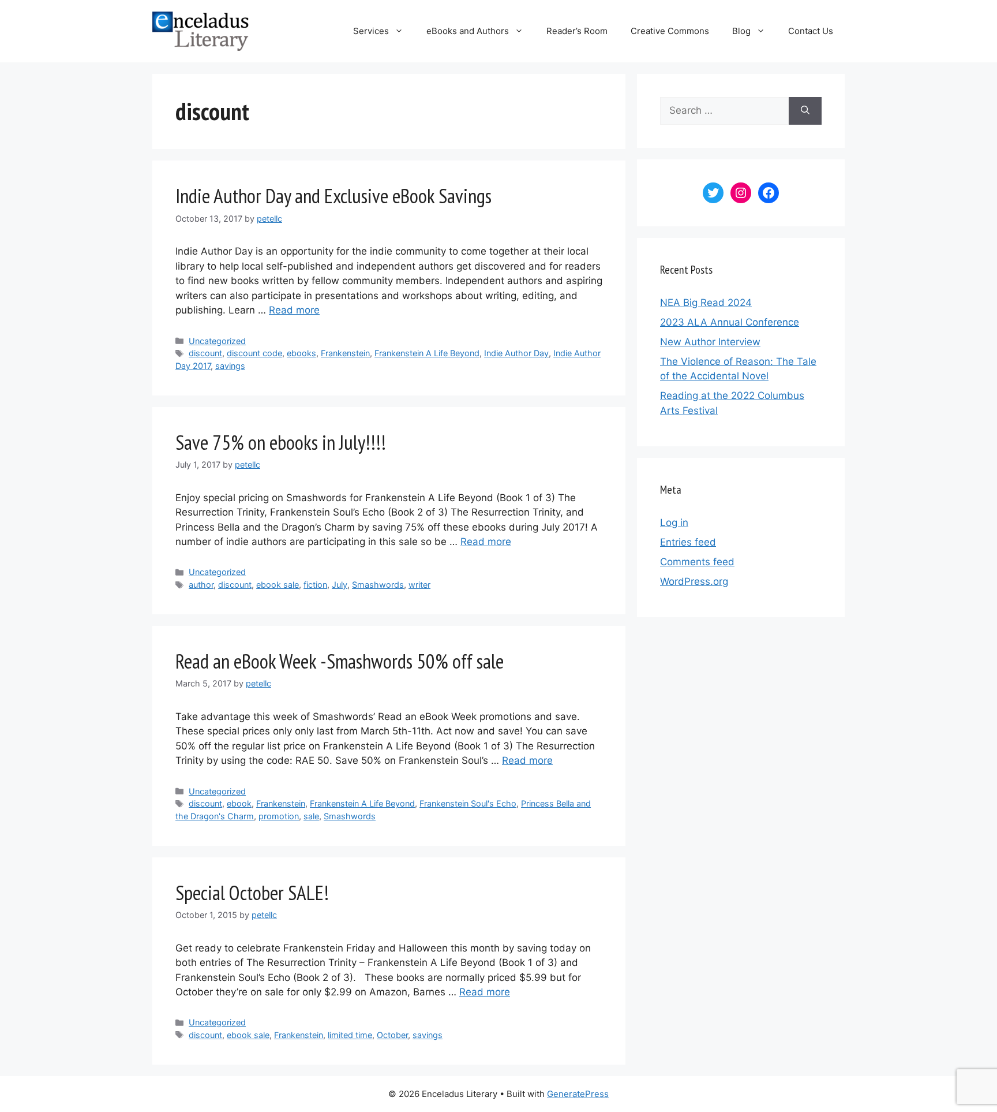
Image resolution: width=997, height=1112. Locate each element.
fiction (315, 584)
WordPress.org (694, 581)
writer (419, 584)
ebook (239, 803)
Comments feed (697, 562)
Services (371, 30)
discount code (254, 353)
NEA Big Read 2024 (706, 302)
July (339, 584)
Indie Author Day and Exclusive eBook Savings (333, 195)
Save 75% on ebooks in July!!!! (280, 442)
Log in (674, 522)
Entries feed (688, 542)
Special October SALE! (252, 892)
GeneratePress (578, 1093)
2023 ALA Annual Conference (729, 322)
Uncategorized (217, 341)
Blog (741, 30)
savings (230, 366)
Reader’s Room (577, 30)
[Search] (805, 111)
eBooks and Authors (467, 30)
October (392, 1035)
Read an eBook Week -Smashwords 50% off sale (339, 661)
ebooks (301, 353)
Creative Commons (670, 30)
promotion (278, 816)
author (201, 584)
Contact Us (810, 30)
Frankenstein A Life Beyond (426, 353)
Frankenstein (345, 353)
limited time (350, 1035)
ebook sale (277, 584)
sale (311, 816)
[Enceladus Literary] (200, 30)
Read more (294, 310)
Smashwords (378, 584)
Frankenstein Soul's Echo (467, 803)
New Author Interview (710, 342)
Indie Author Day (516, 353)
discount (205, 353)
